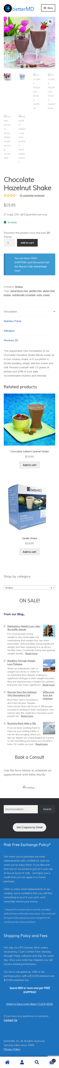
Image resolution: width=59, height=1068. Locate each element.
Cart (49, 1059)
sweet (46, 294)
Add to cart (27, 242)
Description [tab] (10, 311)
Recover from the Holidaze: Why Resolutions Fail (22, 694)
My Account (22, 1062)
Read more (31, 653)
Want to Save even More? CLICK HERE (29, 1004)
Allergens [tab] (9, 330)
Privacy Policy (12, 1049)
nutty (39, 294)
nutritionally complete (23, 294)
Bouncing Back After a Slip (21, 723)
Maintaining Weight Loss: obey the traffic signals (23, 628)
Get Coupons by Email (29, 827)
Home (7, 1062)
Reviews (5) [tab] (11, 340)
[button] (50, 21)
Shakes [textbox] (28, 587)
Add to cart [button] (29, 465)
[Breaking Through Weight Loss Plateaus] (49, 665)
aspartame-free (19, 290)
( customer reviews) (32, 195)
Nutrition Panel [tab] (12, 321)
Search (47, 809)
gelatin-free (35, 290)
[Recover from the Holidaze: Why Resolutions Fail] (49, 697)
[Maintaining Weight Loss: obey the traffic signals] (49, 631)
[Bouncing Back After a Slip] (49, 728)
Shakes (19, 286)
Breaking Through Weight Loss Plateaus (21, 662)
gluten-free (49, 290)
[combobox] (29, 587)
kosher (7, 294)
